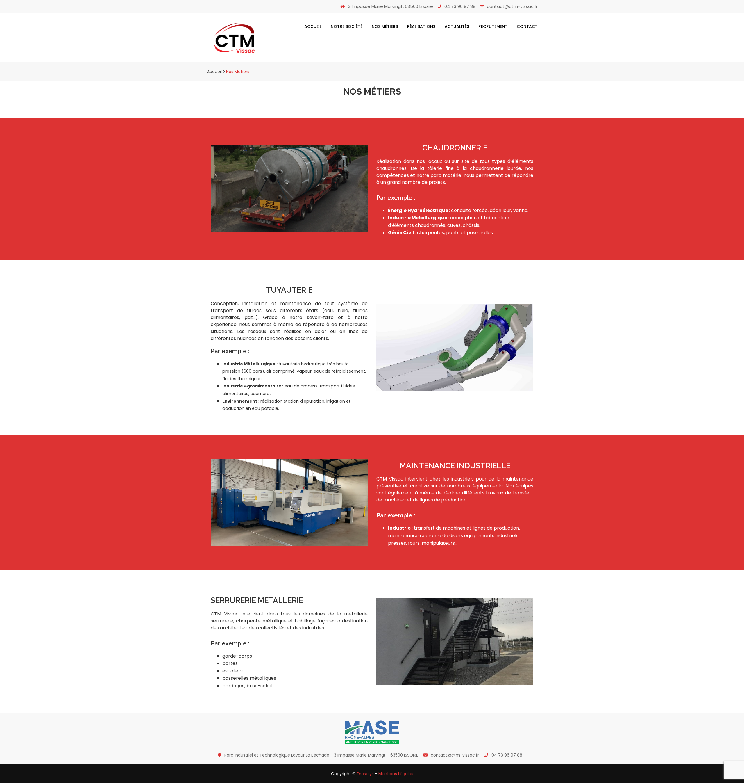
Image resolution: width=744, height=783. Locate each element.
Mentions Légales (395, 774)
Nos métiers (385, 26)
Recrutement (492, 26)
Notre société (346, 26)
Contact (527, 26)
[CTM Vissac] (234, 38)
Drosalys (365, 774)
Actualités (457, 26)
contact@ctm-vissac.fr (512, 6)
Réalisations (421, 26)
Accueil (312, 26)
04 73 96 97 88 (459, 6)
